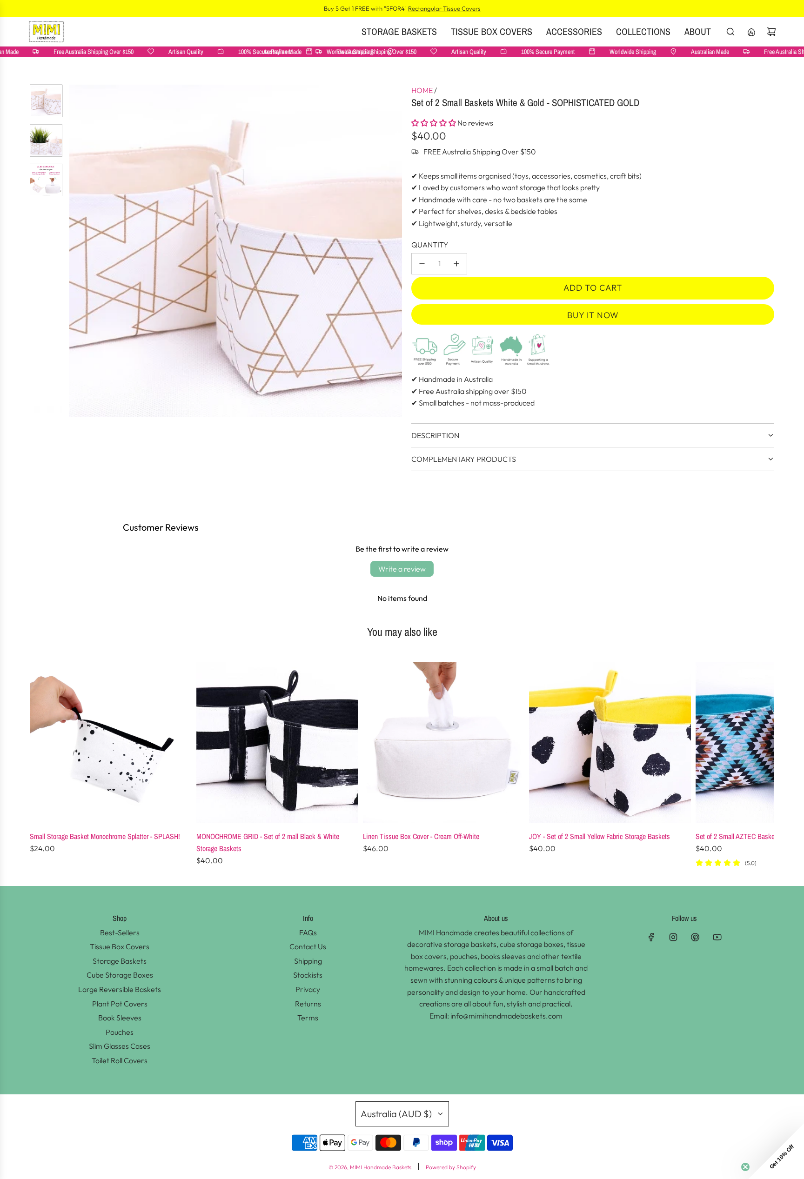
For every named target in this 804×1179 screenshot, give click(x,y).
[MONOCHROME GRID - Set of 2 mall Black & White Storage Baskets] (277, 743)
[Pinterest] (695, 937)
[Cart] (771, 31)
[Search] (730, 31)
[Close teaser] (745, 1167)
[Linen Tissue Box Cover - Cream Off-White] (444, 743)
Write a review (402, 568)
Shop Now (466, 8)
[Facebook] (651, 937)
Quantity (430, 244)
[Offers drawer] (751, 31)
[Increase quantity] (456, 263)
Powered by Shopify (451, 1167)
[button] (76, 251)
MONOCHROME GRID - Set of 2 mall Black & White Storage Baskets (267, 842)
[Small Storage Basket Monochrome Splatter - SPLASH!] (111, 743)
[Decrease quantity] (422, 263)
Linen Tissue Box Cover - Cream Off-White (421, 836)
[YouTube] (717, 937)
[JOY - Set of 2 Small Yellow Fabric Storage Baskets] (610, 743)
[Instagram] (673, 937)
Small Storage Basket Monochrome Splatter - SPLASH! (105, 836)
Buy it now (593, 315)
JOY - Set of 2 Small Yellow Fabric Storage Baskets (599, 836)
